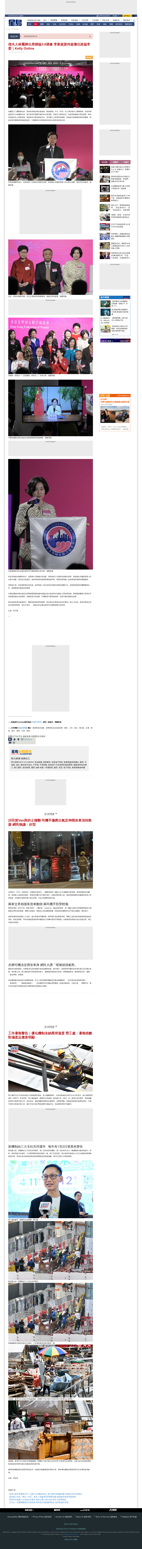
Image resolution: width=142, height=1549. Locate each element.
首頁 (29, 24)
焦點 (48, 24)
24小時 (104, 162)
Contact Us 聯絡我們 (64, 1516)
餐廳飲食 (116, 20)
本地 (54, 24)
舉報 (90, 57)
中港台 (71, 24)
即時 (35, 24)
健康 (104, 24)
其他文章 (14, 36)
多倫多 (115, 16)
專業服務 (64, 20)
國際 (42, 24)
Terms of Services (102, 1516)
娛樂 (78, 24)
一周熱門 (115, 162)
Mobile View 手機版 (71, 1539)
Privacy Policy (38, 1516)
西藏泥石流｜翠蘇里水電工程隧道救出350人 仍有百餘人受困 (120, 246)
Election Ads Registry (71, 1524)
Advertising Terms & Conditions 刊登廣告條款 (71, 1529)
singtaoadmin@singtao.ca (71, 1534)
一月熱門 (125, 162)
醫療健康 (126, 20)
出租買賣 (85, 20)
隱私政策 (48, 1516)
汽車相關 (95, 20)
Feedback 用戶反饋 (129, 1516)
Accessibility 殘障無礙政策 (17, 1516)
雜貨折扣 (128, 24)
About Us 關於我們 (83, 1516)
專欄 (111, 24)
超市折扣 (119, 24)
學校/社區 (105, 20)
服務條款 (113, 1516)
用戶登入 (127, 16)
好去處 (85, 24)
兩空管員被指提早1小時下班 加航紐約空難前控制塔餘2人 (120, 198)
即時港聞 (15, 29)
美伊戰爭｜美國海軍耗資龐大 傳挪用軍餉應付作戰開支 (120, 236)
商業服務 (74, 20)
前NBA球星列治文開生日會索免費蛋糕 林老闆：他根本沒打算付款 (120, 179)
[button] (134, 21)
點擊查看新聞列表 (30, 36)
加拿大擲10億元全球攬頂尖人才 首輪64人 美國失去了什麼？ (120, 169)
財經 (98, 24)
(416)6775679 (36, 722)
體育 (92, 24)
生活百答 (62, 24)
